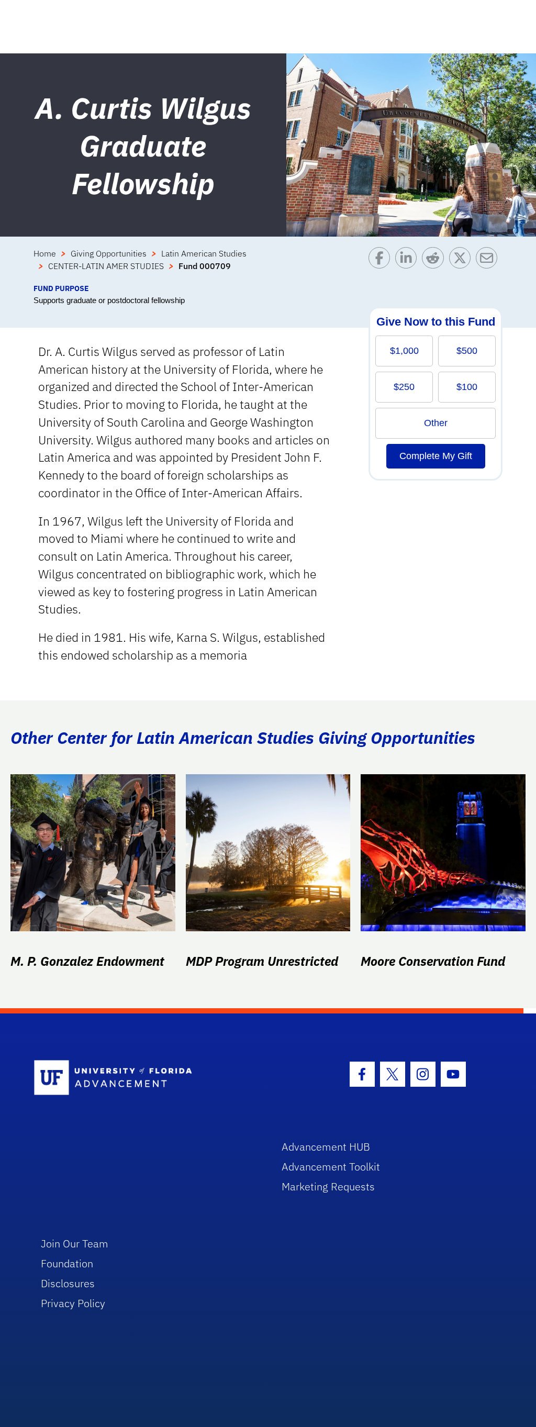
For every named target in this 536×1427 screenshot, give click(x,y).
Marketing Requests (328, 1186)
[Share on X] (462, 265)
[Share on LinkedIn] (408, 265)
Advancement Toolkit (331, 1167)
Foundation (67, 1263)
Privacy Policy (73, 1303)
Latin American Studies (204, 253)
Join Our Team (74, 1243)
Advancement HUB (326, 1147)
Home (45, 253)
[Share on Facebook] (381, 265)
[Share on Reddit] (435, 265)
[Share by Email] (489, 265)
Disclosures (68, 1283)
